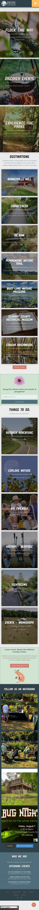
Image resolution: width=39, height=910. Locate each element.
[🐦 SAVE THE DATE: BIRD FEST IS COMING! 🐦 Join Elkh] (19, 749)
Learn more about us (19, 665)
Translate (15, 909)
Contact (31, 892)
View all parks (19, 367)
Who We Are (19, 856)
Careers (23, 895)
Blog (24, 892)
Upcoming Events (19, 866)
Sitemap (16, 895)
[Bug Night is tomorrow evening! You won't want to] (19, 824)
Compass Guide (16, 892)
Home (7, 892)
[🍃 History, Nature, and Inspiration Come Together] (19, 787)
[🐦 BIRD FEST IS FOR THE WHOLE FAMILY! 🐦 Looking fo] (19, 712)
